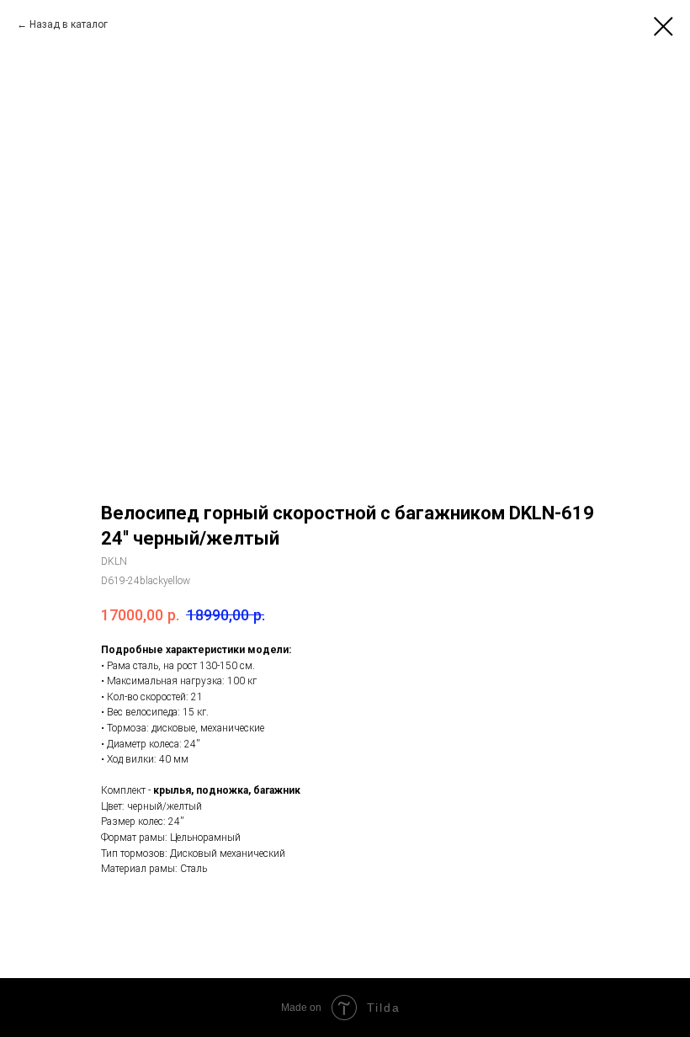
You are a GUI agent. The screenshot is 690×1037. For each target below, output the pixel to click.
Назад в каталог (68, 24)
